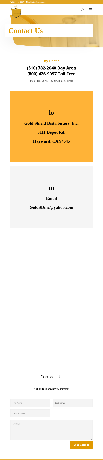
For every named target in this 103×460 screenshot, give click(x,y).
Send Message (81, 445)
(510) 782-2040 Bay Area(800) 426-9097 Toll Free (51, 71)
